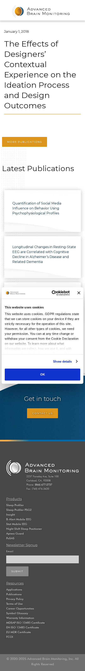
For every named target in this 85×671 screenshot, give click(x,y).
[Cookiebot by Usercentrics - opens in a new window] (52, 293)
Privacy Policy (15, 599)
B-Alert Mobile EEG (18, 519)
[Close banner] (78, 293)
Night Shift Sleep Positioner (24, 528)
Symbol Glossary (17, 613)
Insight (10, 514)
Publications (14, 594)
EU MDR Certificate (18, 632)
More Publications (24, 141)
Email (9, 551)
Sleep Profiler (15, 505)
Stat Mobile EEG (16, 524)
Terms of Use (14, 603)
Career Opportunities (20, 608)
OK (42, 374)
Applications (14, 589)
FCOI (9, 636)
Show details (62, 361)
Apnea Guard (15, 533)
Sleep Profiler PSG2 (19, 509)
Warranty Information (20, 618)
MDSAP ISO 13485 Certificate (25, 622)
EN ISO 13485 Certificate (22, 627)
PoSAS (10, 538)
